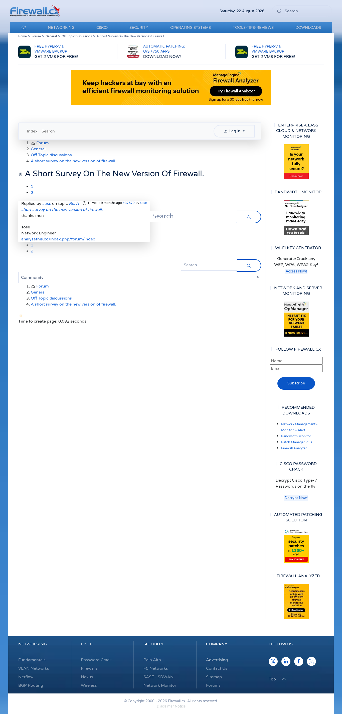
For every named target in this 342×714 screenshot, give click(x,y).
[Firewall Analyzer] (296, 601)
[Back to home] (35, 11)
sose (143, 203)
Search (48, 131)
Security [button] (138, 27)
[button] (284, 679)
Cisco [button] (102, 27)
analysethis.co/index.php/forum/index (58, 239)
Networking (32, 644)
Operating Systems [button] (190, 27)
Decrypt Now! (296, 498)
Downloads (308, 27)
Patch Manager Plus (296, 442)
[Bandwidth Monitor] (296, 217)
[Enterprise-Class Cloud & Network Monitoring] (296, 161)
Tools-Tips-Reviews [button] (253, 27)
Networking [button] (61, 27)
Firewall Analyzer (294, 448)
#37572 (129, 203)
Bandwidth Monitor (296, 436)
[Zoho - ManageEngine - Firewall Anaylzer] (171, 87)
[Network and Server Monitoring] (296, 318)
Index (32, 131)
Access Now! (296, 271)
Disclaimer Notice (171, 706)
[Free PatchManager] (296, 545)
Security (153, 644)
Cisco (87, 644)
